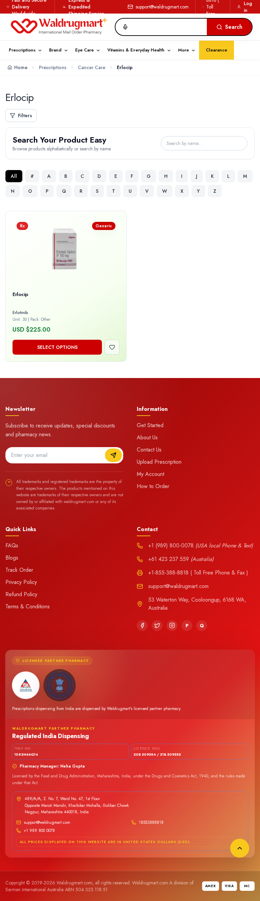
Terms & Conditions (27, 606)
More (183, 50)
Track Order (19, 570)
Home (20, 67)
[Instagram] (172, 625)
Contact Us (149, 450)
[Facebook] (142, 625)
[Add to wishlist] (112, 347)
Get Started (150, 425)
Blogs (11, 558)
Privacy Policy (21, 582)
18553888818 (151, 822)
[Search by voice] (122, 27)
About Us (147, 437)
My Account (150, 474)
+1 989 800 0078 (39, 830)
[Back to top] (239, 848)
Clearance (216, 50)
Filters (25, 115)
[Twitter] (157, 625)
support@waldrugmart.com (162, 6)
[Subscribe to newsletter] (113, 455)
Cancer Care (91, 67)
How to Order (153, 486)
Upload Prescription (159, 462)
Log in (248, 7)
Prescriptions (52, 67)
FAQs (11, 545)
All (14, 176)
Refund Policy (21, 594)
